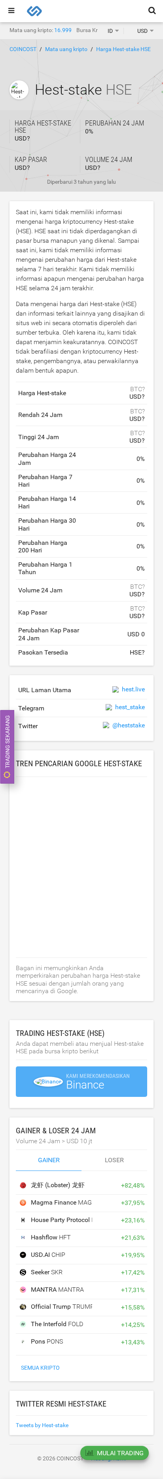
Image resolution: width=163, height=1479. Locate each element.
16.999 (63, 30)
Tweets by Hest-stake (42, 1425)
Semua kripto (40, 1368)
